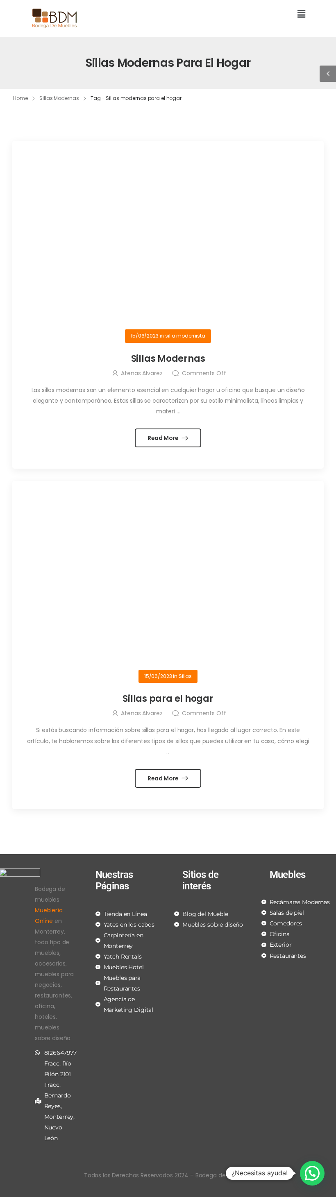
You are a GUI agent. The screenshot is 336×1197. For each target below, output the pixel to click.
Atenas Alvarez (141, 373)
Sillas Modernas (59, 98)
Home (20, 98)
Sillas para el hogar (168, 698)
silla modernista (185, 335)
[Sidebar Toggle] (328, 74)
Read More (164, 438)
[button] (239, 14)
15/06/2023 (145, 335)
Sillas (185, 676)
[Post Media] (168, 238)
